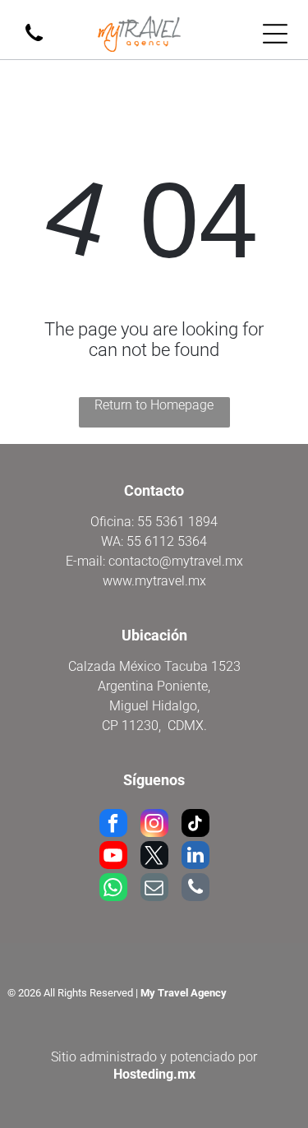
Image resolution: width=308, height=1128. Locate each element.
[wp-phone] (34, 42)
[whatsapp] (113, 889)
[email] (154, 889)
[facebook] (113, 825)
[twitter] (154, 857)
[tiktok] (195, 825)
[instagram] (154, 825)
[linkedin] (195, 857)
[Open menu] (275, 33)
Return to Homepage (154, 405)
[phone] (195, 889)
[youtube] (113, 857)
